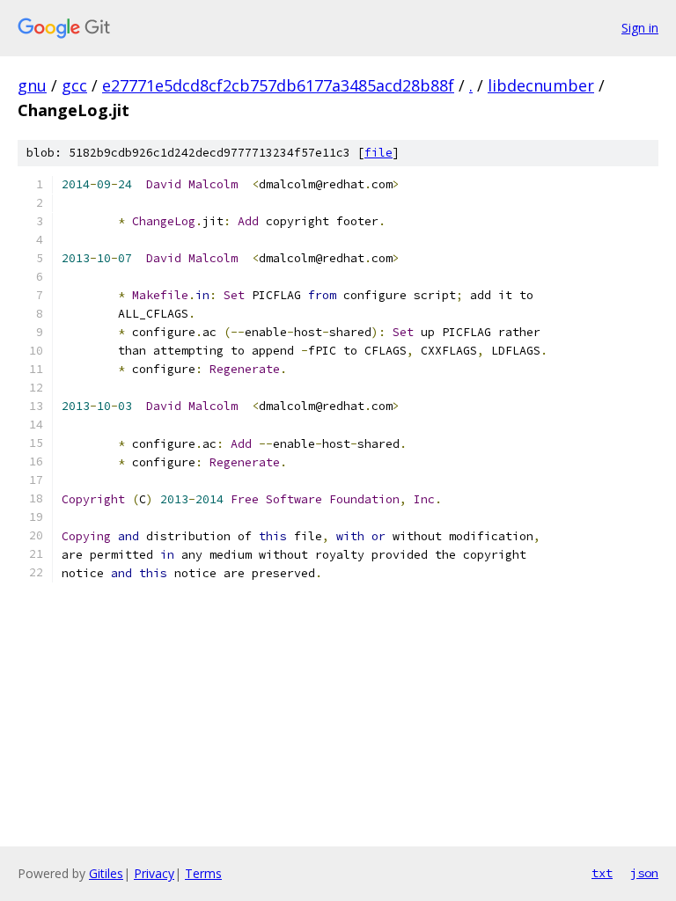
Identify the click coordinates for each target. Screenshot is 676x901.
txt (602, 873)
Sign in (639, 27)
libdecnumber (541, 85)
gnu (32, 85)
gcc (74, 85)
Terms (203, 873)
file (378, 152)
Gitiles (106, 873)
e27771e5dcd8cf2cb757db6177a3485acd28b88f (278, 85)
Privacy (154, 873)
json (644, 873)
